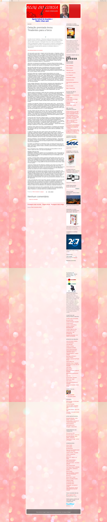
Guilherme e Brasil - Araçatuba (72, 363)
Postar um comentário (33, 199)
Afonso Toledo (69, 445)
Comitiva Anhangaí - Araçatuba (72, 321)
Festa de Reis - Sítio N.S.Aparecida (70, 333)
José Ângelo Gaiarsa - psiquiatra (72, 467)
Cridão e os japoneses (70, 454)
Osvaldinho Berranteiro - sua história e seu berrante (72, 336)
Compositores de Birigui (71, 347)
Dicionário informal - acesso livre (72, 434)
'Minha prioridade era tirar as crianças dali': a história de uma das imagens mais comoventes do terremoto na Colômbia (72, 117)
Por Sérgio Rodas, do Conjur (35, 50)
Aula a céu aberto (69, 85)
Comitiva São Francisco (71, 330)
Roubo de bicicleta (70, 79)
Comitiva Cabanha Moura (71, 324)
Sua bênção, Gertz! (70, 481)
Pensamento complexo (70, 77)
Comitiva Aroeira (69, 323)
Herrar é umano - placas (71, 105)
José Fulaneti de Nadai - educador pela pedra (71, 461)
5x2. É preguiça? (69, 75)
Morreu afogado (69, 67)
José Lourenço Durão (70, 465)
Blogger (69, 512)
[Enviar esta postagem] (46, 191)
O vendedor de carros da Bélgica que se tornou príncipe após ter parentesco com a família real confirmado (72, 126)
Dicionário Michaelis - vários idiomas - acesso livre (72, 419)
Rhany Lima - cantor (70, 379)
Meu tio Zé (68, 475)
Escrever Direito (69, 100)
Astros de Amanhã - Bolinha (71, 341)
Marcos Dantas (69, 471)
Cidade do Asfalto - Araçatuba (72, 452)
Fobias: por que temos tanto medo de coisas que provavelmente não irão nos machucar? (71, 122)
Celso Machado (69, 344)
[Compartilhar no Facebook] (51, 191)
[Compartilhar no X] (50, 191)
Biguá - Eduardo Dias (70, 88)
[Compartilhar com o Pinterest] (52, 191)
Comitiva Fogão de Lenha (71, 329)
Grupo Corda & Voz (70, 361)
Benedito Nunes (69, 448)
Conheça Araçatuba (70, 404)
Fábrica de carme (69, 70)
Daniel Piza (68, 455)
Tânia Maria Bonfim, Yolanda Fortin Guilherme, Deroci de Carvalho (72, 489)
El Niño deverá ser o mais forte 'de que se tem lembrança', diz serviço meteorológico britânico (72, 112)
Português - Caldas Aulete (71, 426)
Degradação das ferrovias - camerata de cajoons (71, 351)
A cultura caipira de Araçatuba (72, 318)
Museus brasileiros (70, 423)
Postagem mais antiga (57, 204)
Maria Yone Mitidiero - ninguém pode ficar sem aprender (72, 473)
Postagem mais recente (34, 204)
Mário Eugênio (69, 368)
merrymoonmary (58, 512)
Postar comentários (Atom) (36, 207)
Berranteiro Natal (69, 320)
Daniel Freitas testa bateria (71, 349)
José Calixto (68, 367)
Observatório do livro (70, 425)
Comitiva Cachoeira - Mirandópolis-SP (70, 327)
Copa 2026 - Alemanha (70, 72)
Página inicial (46, 204)
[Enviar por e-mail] (48, 191)
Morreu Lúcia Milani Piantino (72, 478)
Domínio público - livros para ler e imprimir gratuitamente (72, 421)
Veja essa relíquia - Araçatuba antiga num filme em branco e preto (72, 406)
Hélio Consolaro (70, 394)
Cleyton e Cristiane (70, 346)
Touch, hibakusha (69, 65)
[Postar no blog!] (49, 191)
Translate (75, 257)
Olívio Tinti (68, 375)
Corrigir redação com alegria (72, 99)
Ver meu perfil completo (71, 396)
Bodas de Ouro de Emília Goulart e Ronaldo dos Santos (72, 450)
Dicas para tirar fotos (70, 433)
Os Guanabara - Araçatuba (71, 377)
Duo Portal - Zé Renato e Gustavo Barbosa (71, 357)
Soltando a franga (69, 480)
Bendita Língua (69, 97)
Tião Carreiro (69, 380)
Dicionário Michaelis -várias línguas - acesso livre (71, 437)
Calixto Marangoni (70, 342)
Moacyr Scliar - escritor (70, 477)
